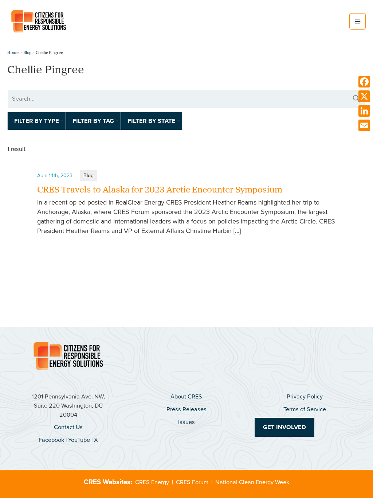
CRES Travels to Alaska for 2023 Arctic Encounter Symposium (159, 190)
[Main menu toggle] (357, 21)
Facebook (51, 439)
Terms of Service (304, 409)
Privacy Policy (305, 396)
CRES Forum (192, 482)
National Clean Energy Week (252, 482)
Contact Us (68, 427)
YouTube (79, 439)
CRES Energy (152, 482)
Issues (186, 422)
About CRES (186, 396)
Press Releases (186, 409)
